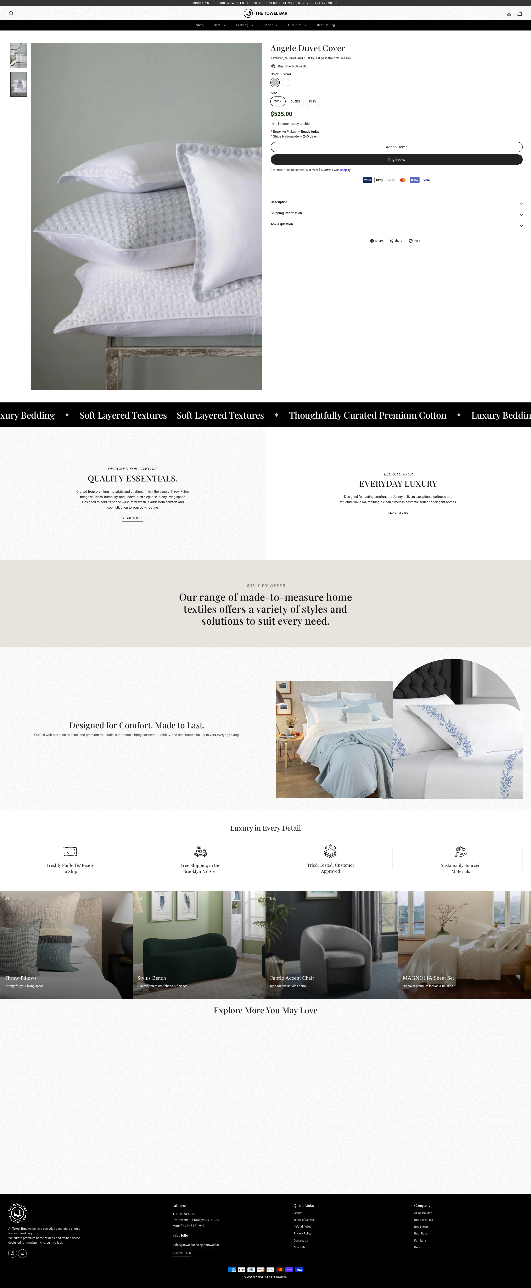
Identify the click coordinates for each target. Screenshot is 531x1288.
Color (281, 74)
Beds (417, 1247)
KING (312, 101)
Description (279, 202)
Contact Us (301, 1240)
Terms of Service (304, 1219)
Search (298, 1213)
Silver (275, 82)
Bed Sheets (421, 1226)
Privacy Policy (302, 1233)
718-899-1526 (182, 1253)
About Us (299, 1247)
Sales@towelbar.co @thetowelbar (196, 1245)
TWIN (277, 101)
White (285, 82)
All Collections (423, 1213)
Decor (269, 25)
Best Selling (326, 25)
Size (274, 93)
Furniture (295, 25)
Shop (200, 25)
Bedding (242, 25)
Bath (218, 25)
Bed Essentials (423, 1219)
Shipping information (286, 213)
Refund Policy (302, 1226)
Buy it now (396, 160)
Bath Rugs (421, 1233)
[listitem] (66, 945)
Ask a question (282, 224)
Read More (132, 518)
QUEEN (295, 101)
